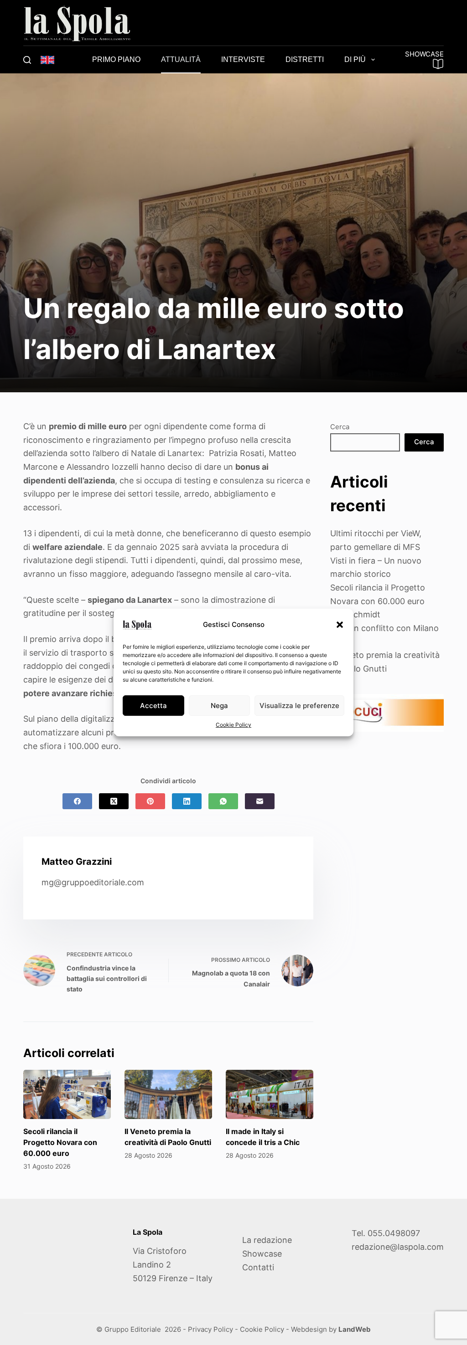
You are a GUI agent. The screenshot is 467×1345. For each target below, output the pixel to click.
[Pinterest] (150, 801)
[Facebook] (77, 801)
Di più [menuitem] (355, 59)
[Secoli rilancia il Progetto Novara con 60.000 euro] (67, 1094)
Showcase (262, 1253)
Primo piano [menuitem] (116, 59)
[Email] (260, 801)
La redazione (267, 1240)
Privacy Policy (210, 1329)
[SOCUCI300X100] (387, 712)
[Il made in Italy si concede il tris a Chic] (269, 1094)
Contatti (258, 1267)
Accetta (153, 705)
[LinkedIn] (187, 801)
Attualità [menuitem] (181, 59)
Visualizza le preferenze (299, 705)
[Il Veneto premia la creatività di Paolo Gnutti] (168, 1094)
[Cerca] (27, 60)
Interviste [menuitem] (243, 59)
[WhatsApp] (223, 801)
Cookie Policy (233, 724)
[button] (339, 624)
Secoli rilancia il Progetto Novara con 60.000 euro (60, 1142)
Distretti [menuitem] (304, 59)
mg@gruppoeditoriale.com (93, 882)
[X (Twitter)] (114, 801)
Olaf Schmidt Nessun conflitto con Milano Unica (384, 628)
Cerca (339, 426)
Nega (219, 705)
